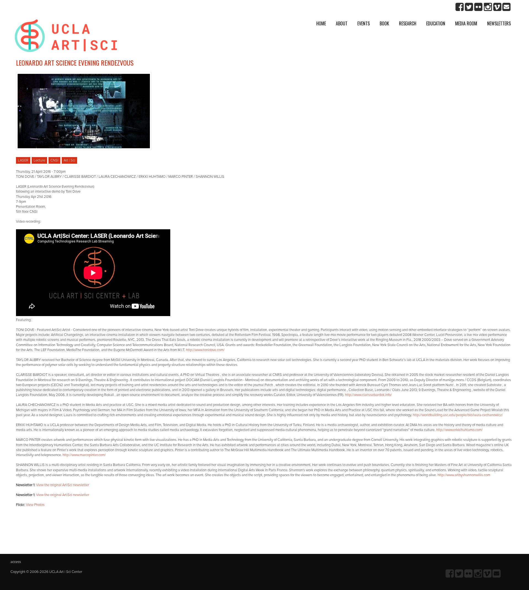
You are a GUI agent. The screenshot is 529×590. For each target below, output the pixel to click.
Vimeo (497, 7)
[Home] (66, 37)
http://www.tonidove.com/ (205, 350)
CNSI (54, 160)
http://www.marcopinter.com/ (84, 455)
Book (384, 23)
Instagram (488, 7)
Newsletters (499, 23)
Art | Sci (69, 160)
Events (363, 23)
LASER (23, 160)
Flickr (478, 7)
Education (435, 23)
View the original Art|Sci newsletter (62, 485)
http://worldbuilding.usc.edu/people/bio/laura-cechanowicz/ (458, 415)
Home (321, 23)
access (15, 562)
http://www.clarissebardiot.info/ (368, 395)
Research (407, 23)
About (341, 23)
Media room (466, 23)
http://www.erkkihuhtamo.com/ (459, 430)
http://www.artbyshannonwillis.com (464, 475)
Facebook (459, 7)
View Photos (35, 505)
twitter (469, 7)
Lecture (39, 160)
